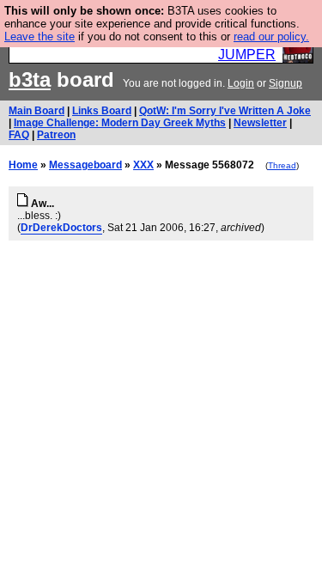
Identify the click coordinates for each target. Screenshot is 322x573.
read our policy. (271, 36)
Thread (282, 165)
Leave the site (39, 36)
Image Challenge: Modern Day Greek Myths (120, 123)
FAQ (19, 135)
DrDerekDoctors (61, 228)
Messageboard (85, 165)
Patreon (56, 135)
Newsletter (260, 123)
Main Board (36, 111)
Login (241, 83)
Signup (285, 83)
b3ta (30, 79)
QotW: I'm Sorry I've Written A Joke (225, 111)
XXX (143, 165)
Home (23, 165)
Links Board (101, 111)
